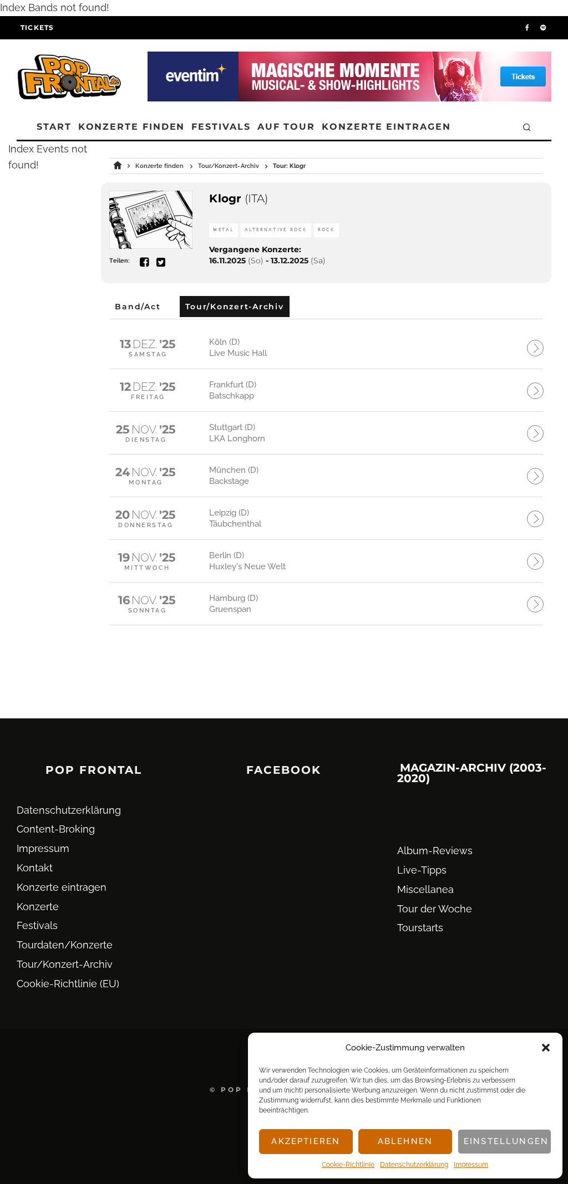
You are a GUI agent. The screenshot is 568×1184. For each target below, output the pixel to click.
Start (54, 126)
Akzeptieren (305, 1141)
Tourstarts (420, 927)
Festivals (220, 126)
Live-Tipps (422, 870)
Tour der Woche (434, 909)
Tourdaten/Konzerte (65, 945)
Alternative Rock (276, 230)
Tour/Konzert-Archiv (65, 964)
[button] (545, 1047)
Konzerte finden (131, 126)
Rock (326, 230)
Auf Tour (286, 126)
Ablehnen (405, 1141)
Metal (223, 230)
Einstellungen (506, 1141)
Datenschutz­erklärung (414, 1164)
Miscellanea (425, 889)
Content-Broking (56, 829)
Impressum (471, 1164)
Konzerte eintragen (386, 126)
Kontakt (35, 868)
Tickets (37, 27)
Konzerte (38, 906)
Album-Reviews (435, 850)
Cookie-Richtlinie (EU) (68, 983)
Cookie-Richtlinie (348, 1164)
